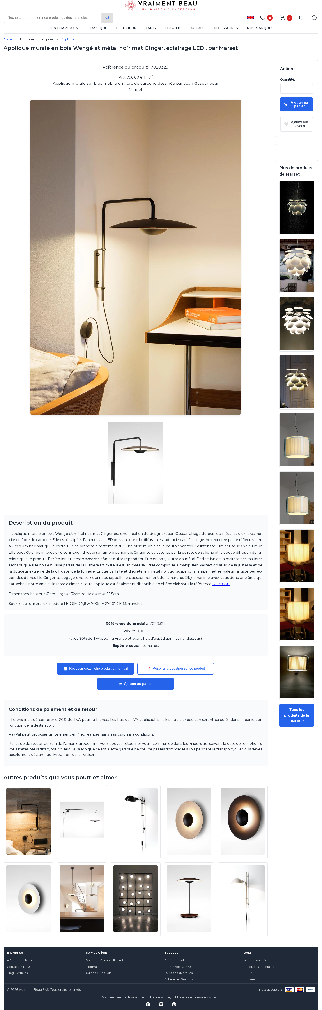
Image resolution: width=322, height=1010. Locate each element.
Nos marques (260, 28)
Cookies (249, 979)
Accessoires (225, 28)
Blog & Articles (17, 973)
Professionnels (175, 960)
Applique (67, 39)
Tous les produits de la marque (296, 715)
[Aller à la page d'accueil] (161, 6)
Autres (197, 28)
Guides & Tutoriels (98, 973)
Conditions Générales (258, 966)
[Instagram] (161, 1004)
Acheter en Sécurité (179, 979)
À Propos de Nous (19, 960)
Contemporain (63, 28)
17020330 (221, 584)
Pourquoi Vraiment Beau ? (104, 960)
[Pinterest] (174, 1004)
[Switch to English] (250, 17)
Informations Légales (258, 960)
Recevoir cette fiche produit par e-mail (95, 669)
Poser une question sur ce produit (176, 669)
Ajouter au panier (138, 684)
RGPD (247, 973)
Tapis (150, 28)
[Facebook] (148, 1004)
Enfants (173, 28)
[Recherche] (107, 18)
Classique (97, 28)
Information (94, 966)
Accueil (9, 39)
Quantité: (287, 79)
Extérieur (126, 28)
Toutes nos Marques (179, 973)
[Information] (314, 17)
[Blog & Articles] (301, 17)
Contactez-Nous (18, 966)
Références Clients (178, 966)
